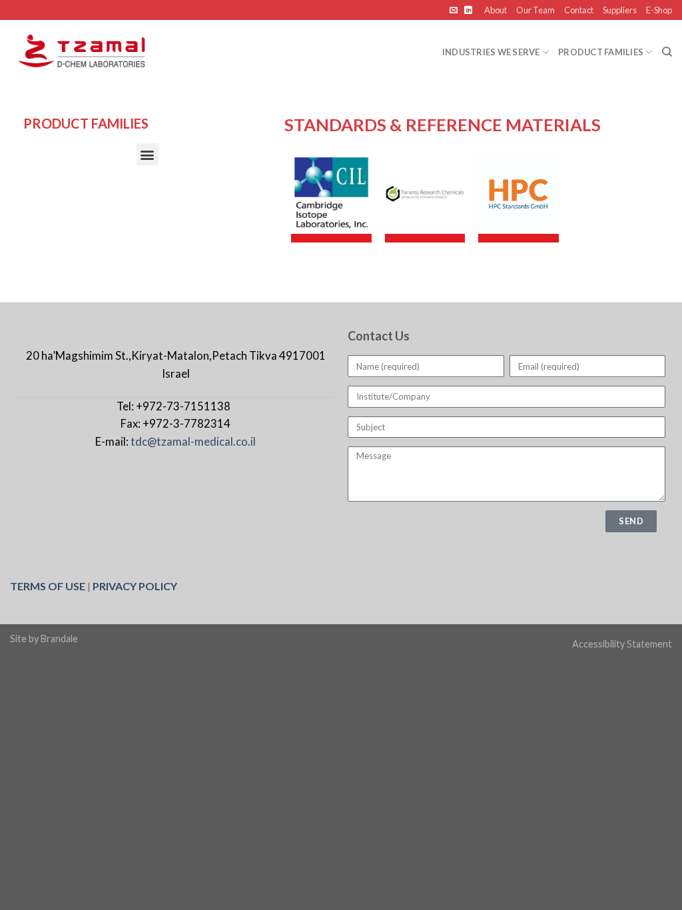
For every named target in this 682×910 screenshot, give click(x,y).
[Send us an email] (455, 10)
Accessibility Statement (622, 644)
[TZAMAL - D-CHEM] (90, 51)
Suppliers (620, 10)
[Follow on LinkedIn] (468, 10)
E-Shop (659, 10)
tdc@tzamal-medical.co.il (193, 441)
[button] (148, 154)
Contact (578, 10)
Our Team (535, 10)
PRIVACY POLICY (135, 586)
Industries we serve (491, 52)
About (495, 10)
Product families (600, 52)
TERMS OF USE (47, 586)
